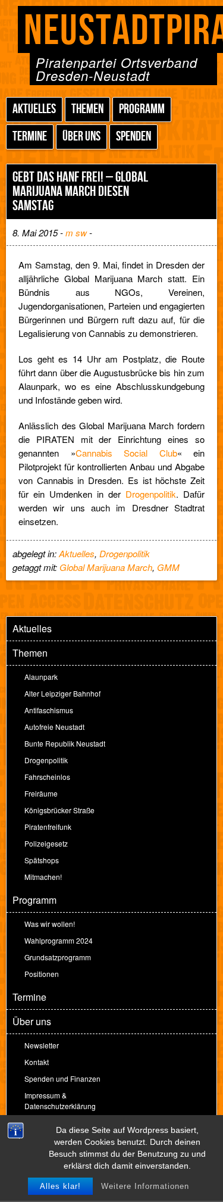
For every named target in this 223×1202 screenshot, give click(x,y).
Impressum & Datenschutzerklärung (60, 1100)
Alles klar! (60, 1186)
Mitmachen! (43, 877)
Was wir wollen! (49, 924)
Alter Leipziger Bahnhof (62, 693)
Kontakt (36, 1062)
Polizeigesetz (46, 843)
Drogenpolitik (150, 494)
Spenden (133, 137)
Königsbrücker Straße (59, 810)
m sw (76, 232)
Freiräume (41, 793)
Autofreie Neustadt (54, 727)
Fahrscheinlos (47, 777)
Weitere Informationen (145, 1186)
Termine (29, 137)
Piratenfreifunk (47, 827)
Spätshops (41, 860)
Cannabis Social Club (126, 453)
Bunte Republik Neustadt (64, 743)
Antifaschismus (48, 710)
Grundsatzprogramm (57, 957)
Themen (87, 109)
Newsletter (41, 1045)
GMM (168, 567)
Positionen (41, 974)
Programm (142, 109)
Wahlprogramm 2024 (58, 940)
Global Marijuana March (105, 567)
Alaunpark (41, 677)
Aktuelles (34, 109)
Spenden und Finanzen (62, 1078)
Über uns (81, 137)
